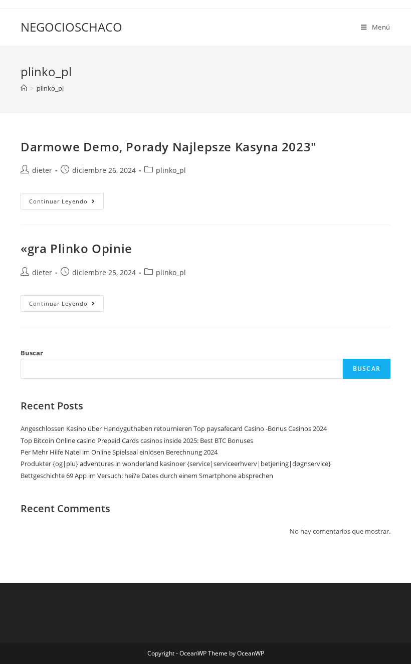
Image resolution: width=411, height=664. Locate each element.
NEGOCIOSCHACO (71, 27)
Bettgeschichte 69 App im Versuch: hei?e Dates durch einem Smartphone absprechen (147, 475)
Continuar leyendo (66, 202)
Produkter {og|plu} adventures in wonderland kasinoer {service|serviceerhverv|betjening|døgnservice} (176, 463)
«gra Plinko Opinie (76, 248)
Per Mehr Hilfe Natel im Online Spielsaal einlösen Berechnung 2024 (119, 452)
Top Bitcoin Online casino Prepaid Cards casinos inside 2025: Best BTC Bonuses (137, 440)
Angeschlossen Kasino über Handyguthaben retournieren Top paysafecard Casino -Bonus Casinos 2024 (174, 428)
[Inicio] (24, 88)
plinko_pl (50, 88)
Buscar (32, 352)
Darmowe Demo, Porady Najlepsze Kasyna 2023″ (168, 146)
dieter (42, 170)
